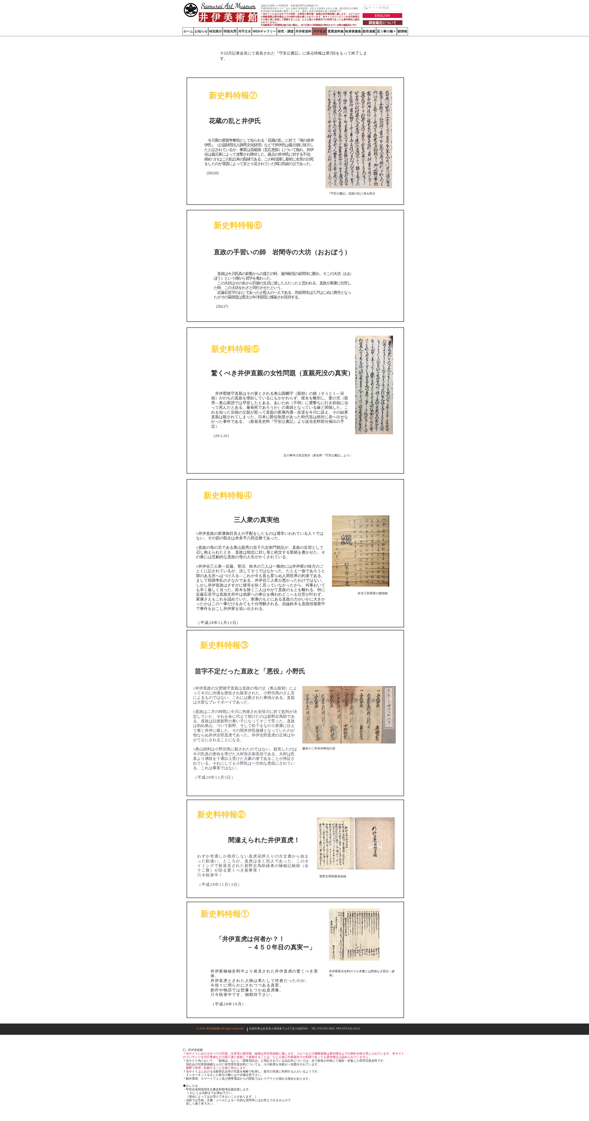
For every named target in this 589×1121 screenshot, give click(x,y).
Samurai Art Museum (228, 5)
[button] (402, 31)
